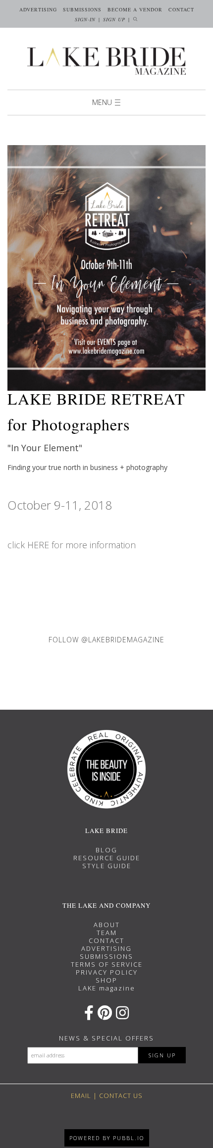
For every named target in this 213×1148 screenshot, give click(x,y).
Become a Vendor (134, 9)
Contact (181, 9)
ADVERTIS (99, 948)
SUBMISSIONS (106, 956)
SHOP (106, 980)
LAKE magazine (106, 988)
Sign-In (85, 19)
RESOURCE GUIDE (106, 857)
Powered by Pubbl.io (106, 1138)
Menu (102, 102)
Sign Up (114, 19)
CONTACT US (121, 1095)
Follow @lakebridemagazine (106, 639)
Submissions (82, 9)
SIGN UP (162, 1055)
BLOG (106, 849)
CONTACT (106, 940)
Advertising (38, 9)
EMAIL (81, 1095)
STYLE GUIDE (106, 865)
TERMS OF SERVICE (107, 964)
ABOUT (107, 924)
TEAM (107, 932)
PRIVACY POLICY (107, 972)
